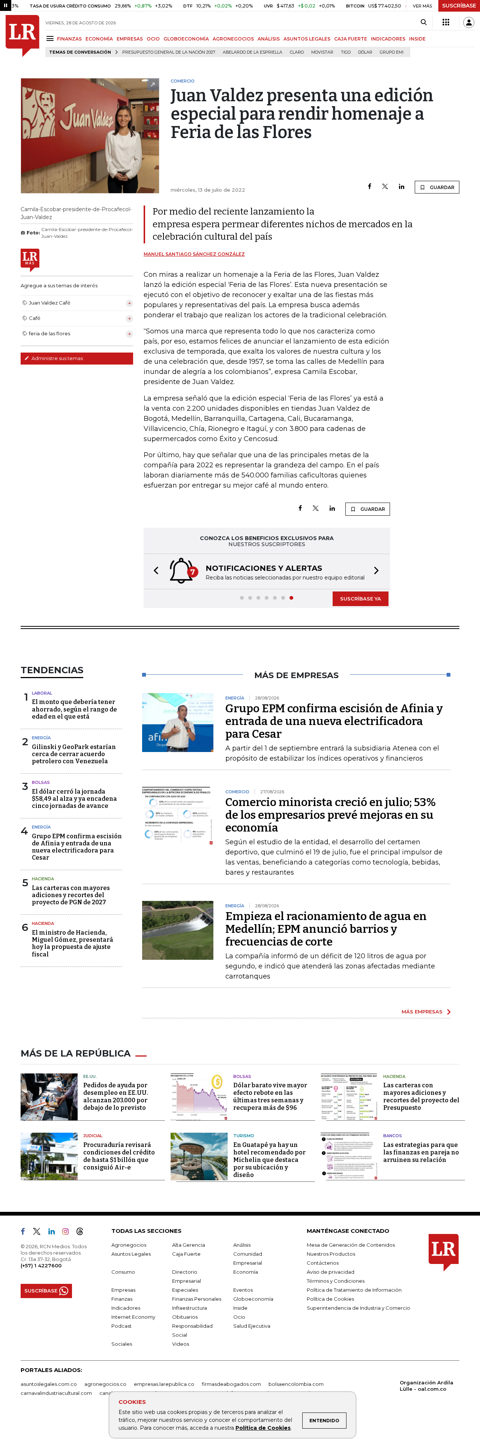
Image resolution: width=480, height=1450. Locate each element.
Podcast (121, 1326)
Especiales (185, 1290)
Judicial (92, 1135)
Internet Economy (133, 1317)
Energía (41, 737)
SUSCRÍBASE (459, 5)
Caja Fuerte (186, 1254)
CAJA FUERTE (350, 39)
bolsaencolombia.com (296, 1384)
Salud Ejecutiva (251, 1326)
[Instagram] (68, 1233)
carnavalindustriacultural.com (56, 1393)
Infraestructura (189, 1308)
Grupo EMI (392, 52)
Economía (245, 1272)
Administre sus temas (56, 358)
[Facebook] (369, 187)
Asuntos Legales (131, 1254)
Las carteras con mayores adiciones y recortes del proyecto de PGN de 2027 (71, 895)
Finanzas (121, 1299)
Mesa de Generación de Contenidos (351, 1245)
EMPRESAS (130, 39)
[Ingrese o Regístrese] (468, 22)
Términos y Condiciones (335, 1281)
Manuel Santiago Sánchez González (194, 254)
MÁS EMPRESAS (422, 1012)
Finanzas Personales (196, 1299)
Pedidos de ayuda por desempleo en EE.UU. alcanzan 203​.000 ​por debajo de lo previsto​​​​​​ (115, 1096)
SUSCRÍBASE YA (360, 599)
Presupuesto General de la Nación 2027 (168, 52)
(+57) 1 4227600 (41, 1265)
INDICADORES (388, 39)
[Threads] (83, 1233)
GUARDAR (441, 187)
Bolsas (41, 782)
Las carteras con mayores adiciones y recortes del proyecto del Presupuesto (421, 1096)
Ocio (239, 1317)
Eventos (243, 1290)
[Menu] (51, 38)
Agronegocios (128, 1245)
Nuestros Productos (331, 1254)
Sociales (121, 1344)
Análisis (241, 1245)
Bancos (392, 1135)
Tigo (346, 52)
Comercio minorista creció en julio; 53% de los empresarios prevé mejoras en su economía (330, 815)
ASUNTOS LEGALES (307, 39)
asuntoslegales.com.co (49, 1384)
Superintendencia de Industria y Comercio (358, 1308)
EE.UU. (90, 1076)
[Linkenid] (54, 1233)
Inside (240, 1308)
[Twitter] (385, 187)
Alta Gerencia (188, 1245)
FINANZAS (69, 39)
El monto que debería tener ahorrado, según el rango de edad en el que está (74, 709)
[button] (154, 571)
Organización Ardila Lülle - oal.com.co (426, 1385)
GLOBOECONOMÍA (186, 39)
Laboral (42, 693)
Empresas (123, 1290)
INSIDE (417, 39)
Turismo (243, 1135)
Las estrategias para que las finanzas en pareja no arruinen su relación (421, 1152)
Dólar (365, 52)
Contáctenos (323, 1263)
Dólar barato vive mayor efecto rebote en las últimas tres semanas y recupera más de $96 (270, 1096)
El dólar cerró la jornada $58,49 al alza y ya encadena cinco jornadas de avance (74, 798)
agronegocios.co (105, 1384)
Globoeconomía (253, 1299)
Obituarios (185, 1317)
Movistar (322, 52)
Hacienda (43, 878)
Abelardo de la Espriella (252, 52)
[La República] (22, 36)
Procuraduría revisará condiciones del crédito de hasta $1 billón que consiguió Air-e (119, 1156)
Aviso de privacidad (330, 1272)
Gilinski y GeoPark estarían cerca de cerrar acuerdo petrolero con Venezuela (74, 754)
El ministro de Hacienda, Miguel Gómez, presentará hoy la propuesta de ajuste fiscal (72, 943)
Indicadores (125, 1308)
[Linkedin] (401, 187)
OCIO (153, 39)
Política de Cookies (263, 1427)
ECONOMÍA (99, 39)
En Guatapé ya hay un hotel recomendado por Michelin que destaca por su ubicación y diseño (269, 1159)
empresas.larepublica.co (164, 1384)
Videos (180, 1344)
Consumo (123, 1272)
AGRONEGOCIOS (233, 39)
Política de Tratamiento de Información (354, 1290)
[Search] (423, 22)
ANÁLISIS (269, 39)
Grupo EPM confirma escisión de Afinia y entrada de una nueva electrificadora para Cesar (77, 847)
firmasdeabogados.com (231, 1384)
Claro (297, 52)
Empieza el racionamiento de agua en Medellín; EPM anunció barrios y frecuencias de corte (326, 929)
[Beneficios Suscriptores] (446, 22)
